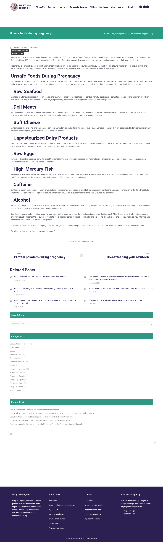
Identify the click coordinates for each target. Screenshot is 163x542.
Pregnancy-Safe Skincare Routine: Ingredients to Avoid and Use (115, 300)
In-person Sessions (92, 519)
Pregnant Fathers (17, 387)
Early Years (88, 501)
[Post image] (11, 277)
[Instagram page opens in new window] (140, 6)
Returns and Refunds (56, 519)
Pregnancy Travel (17, 383)
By (74, 241)
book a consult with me (98, 225)
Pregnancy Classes (17, 369)
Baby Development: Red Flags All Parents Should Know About (40, 277)
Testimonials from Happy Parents (61, 505)
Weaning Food (15, 390)
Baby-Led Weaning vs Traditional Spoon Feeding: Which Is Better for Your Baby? (45, 290)
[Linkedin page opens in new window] (147, 6)
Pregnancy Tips (129, 511)
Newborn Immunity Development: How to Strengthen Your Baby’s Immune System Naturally (45, 301)
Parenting (14, 358)
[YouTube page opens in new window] (144, 6)
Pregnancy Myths (17, 380)
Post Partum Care (17, 362)
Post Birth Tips (129, 514)
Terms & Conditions (56, 514)
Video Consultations (92, 514)
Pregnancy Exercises (18, 376)
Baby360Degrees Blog (20, 50)
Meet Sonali (53, 501)
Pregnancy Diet (17, 53)
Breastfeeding (15, 347)
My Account (53, 510)
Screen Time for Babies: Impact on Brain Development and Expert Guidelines (121, 288)
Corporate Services (56, 528)
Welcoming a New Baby (93, 505)
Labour (13, 351)
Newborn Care (15, 355)
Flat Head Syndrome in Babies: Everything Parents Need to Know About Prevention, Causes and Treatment (119, 278)
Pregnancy (14, 365)
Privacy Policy (54, 523)
